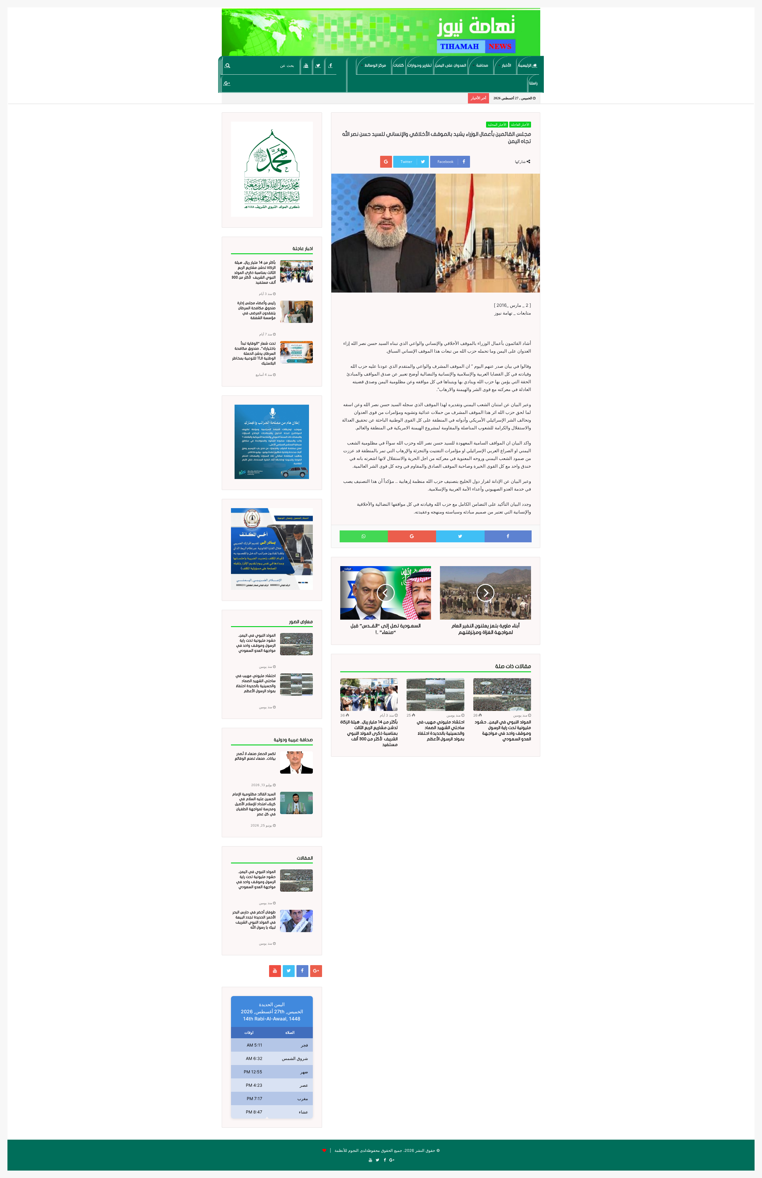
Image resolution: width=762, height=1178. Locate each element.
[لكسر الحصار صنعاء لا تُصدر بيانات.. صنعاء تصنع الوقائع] (296, 762)
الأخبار (506, 65)
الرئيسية (525, 65)
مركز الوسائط (375, 65)
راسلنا (533, 83)
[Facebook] (330, 65)
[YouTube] (306, 65)
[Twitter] (318, 65)
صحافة (482, 65)
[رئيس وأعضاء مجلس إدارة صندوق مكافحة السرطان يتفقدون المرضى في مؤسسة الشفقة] (296, 312)
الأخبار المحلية (497, 124)
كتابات (398, 65)
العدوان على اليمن (450, 65)
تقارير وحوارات (419, 65)
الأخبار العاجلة (520, 124)
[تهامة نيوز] (381, 34)
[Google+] (227, 83)
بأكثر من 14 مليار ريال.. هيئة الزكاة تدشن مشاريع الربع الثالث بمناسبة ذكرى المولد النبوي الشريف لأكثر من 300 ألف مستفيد (369, 733)
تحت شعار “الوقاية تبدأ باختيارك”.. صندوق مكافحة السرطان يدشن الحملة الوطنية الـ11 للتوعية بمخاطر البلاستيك (254, 353)
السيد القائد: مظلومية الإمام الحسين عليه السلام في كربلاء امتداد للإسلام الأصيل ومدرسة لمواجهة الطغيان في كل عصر (254, 804)
